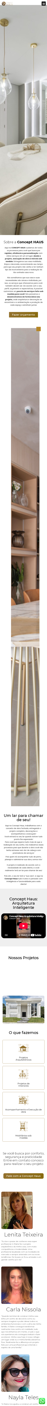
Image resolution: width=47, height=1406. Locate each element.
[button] (44, 3)
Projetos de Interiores (23, 979)
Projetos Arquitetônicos (23, 1010)
